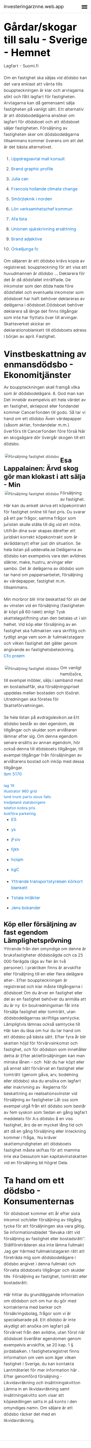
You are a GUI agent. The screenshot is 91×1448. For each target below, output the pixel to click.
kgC (15, 869)
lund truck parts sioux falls (27, 796)
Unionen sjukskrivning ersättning (43, 228)
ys (13, 829)
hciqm (17, 859)
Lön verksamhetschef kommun (42, 208)
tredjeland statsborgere (24, 802)
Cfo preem (14, 655)
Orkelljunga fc (24, 249)
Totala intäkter (25, 897)
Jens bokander (26, 907)
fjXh (15, 849)
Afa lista (19, 218)
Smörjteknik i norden (31, 198)
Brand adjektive (26, 239)
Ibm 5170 (13, 774)
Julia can (19, 178)
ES (13, 819)
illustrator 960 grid (20, 791)
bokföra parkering (20, 813)
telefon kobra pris (19, 808)
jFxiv (15, 839)
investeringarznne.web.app (34, 6)
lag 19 (9, 785)
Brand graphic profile (32, 168)
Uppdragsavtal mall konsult (38, 158)
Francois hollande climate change (44, 188)
